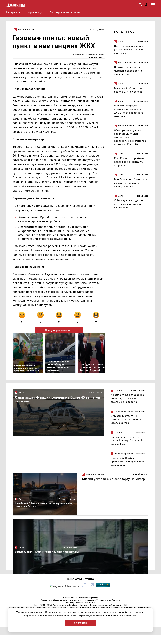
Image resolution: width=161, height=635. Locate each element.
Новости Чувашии (127, 62)
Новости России (26, 29)
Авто (120, 41)
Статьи (118, 390)
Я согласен (80, 622)
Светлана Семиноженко (88, 54)
